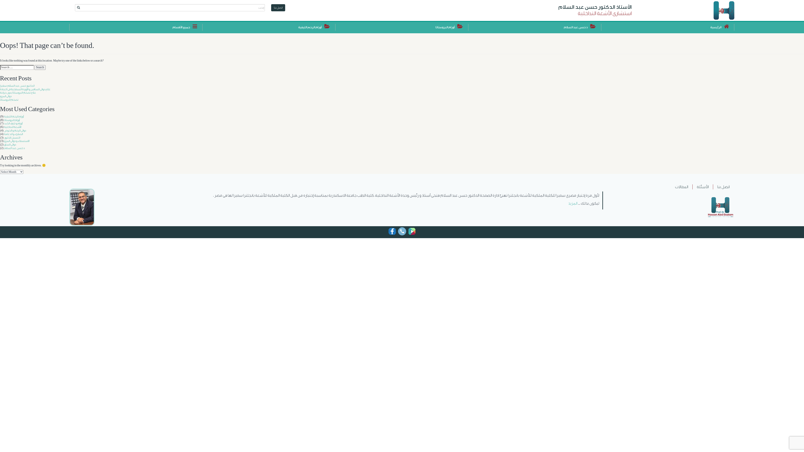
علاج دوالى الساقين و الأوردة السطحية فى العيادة (25, 89)
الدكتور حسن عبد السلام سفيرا (17, 85)
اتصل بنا (278, 7)
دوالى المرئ (6, 96)
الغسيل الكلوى (12, 137)
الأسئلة (703, 187)
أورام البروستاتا (12, 120)
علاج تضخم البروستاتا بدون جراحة (18, 92)
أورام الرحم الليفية (14, 116)
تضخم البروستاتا (9, 99)
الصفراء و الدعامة (13, 134)
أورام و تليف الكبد (13, 123)
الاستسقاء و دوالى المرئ (16, 141)
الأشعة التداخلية (12, 126)
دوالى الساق (10, 144)
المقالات (681, 187)
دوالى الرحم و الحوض (15, 130)
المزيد (572, 203)
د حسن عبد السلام (14, 148)
